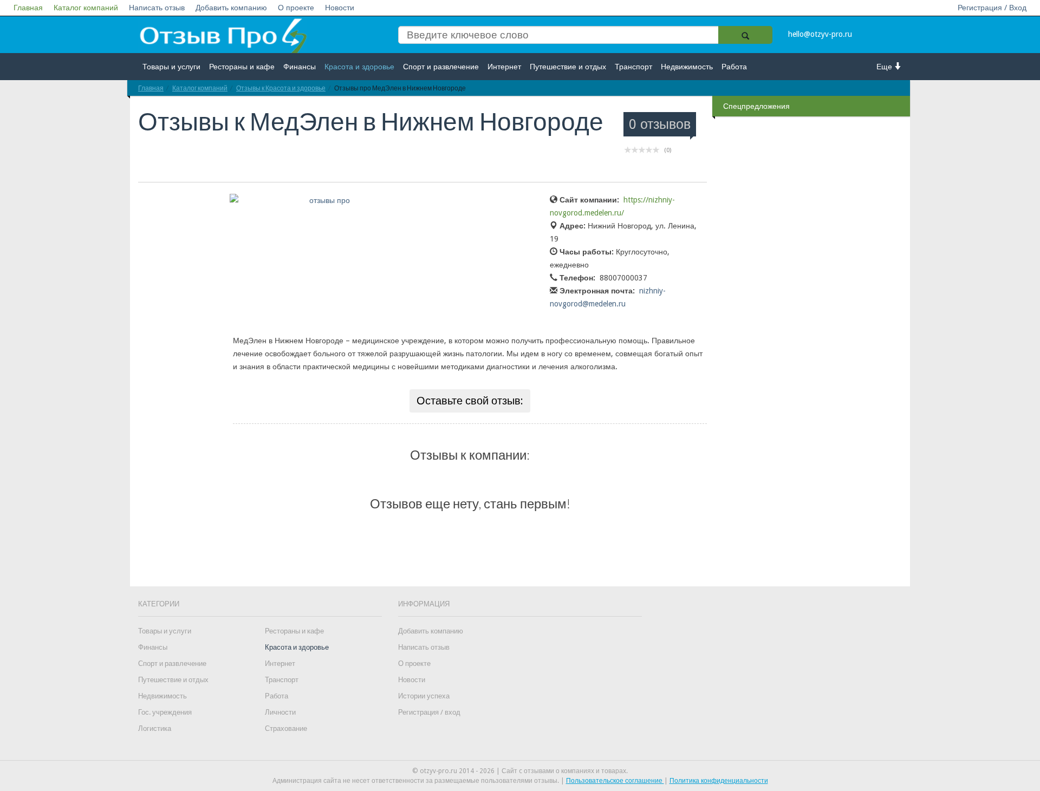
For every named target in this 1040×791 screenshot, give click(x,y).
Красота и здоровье (359, 66)
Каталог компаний (86, 7)
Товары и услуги (171, 66)
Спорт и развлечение (441, 66)
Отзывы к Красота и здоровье (281, 88)
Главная (28, 7)
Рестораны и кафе (242, 66)
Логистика (154, 728)
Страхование (286, 728)
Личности (280, 712)
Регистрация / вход (429, 712)
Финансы (299, 66)
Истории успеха (424, 696)
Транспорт (633, 66)
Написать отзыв (157, 7)
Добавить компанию (231, 7)
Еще (885, 66)
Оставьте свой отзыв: (470, 400)
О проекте (296, 7)
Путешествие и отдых (568, 66)
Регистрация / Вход (992, 7)
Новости (339, 7)
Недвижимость (687, 66)
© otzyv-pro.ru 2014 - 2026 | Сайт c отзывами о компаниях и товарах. (520, 771)
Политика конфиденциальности (719, 781)
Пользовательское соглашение (615, 781)
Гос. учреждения (165, 712)
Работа (734, 66)
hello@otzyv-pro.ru (820, 34)
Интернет (504, 66)
